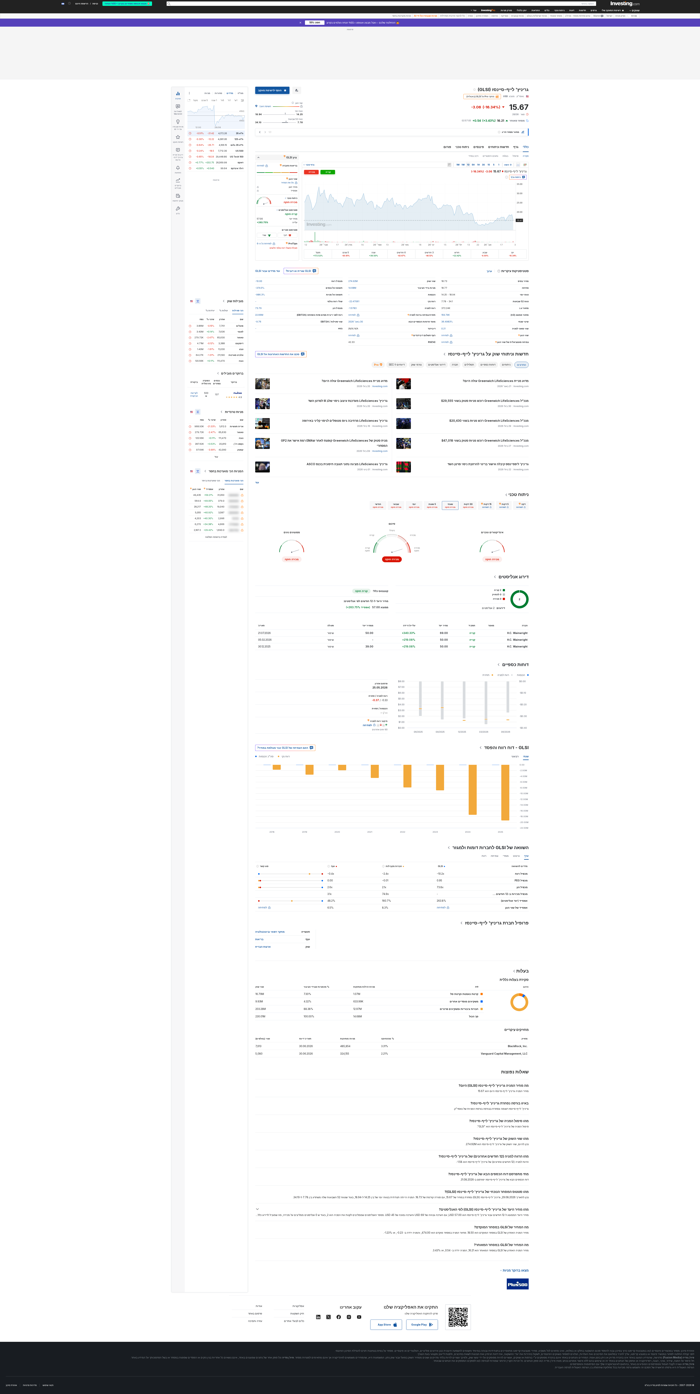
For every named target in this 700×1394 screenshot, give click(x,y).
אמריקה (504, 16)
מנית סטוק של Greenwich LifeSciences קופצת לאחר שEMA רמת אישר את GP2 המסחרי (334, 443)
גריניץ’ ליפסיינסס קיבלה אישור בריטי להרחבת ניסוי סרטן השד (488, 464)
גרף (515, 147)
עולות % (223, 310)
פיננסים (478, 147)
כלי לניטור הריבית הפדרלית (452, 16)
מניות (634, 16)
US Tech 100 (236, 156)
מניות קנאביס (517, 16)
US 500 (239, 150)
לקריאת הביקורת (194, 394)
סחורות (218, 93)
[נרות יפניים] (525, 165)
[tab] (521, 505)
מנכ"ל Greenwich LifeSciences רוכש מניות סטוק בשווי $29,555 (485, 401)
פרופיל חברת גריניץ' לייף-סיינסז (497, 923)
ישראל (609, 16)
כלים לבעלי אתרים (294, 1320)
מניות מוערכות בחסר (401, 16)
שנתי (526, 756)
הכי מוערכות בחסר (234, 480)
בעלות (505, 156)
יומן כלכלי (522, 10)
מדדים (230, 93)
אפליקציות (298, 1306)
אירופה (494, 16)
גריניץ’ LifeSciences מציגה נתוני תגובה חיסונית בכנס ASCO (347, 464)
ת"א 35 (239, 133)
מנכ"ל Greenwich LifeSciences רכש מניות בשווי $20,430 (489, 420)
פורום (447, 147)
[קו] (518, 165)
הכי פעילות (237, 310)
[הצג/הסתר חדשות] (449, 165)
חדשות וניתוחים (498, 147)
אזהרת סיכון (11, 1385)
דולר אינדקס (237, 168)
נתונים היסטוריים (490, 156)
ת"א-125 (238, 139)
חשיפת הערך (265, 106)
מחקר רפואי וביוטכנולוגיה (270, 931)
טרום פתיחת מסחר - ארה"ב (577, 16)
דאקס (240, 162)
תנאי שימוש (48, 1385)
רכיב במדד (473, 156)
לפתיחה (441, 907)
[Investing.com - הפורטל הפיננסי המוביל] (625, 3)
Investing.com (380, 386)
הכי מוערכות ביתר (211, 480)
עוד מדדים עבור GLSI (267, 270)
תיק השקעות (297, 1313)
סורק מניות (506, 10)
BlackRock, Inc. (518, 1046)
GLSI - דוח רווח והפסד (506, 747)
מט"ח (240, 93)
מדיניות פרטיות (30, 1385)
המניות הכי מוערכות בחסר (226, 471)
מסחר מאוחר (556, 16)
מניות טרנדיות (234, 412)
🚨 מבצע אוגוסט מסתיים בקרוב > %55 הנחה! (127, 3)
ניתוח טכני (462, 147)
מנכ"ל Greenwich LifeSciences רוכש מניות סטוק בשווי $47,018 (485, 440)
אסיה (470, 16)
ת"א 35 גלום (237, 145)
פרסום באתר (255, 1313)
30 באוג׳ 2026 (355, 321)
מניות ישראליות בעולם (537, 16)
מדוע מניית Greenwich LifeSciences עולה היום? (496, 381)
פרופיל (515, 156)
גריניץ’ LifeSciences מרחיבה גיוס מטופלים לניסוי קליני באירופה (345, 420)
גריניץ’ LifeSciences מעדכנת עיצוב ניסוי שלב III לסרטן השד (348, 401)
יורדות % (210, 310)
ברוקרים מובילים (232, 373)
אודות (259, 1306)
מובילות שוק (235, 301)
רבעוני (515, 756)
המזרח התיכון (482, 16)
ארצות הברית (263, 946)
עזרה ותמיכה (255, 1320)
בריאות (259, 939)
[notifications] (69, 3)
